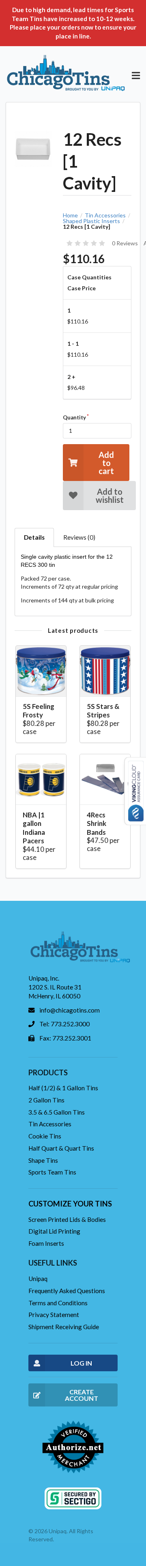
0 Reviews (125, 243)
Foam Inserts (46, 1243)
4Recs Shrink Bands (96, 823)
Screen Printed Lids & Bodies (67, 1219)
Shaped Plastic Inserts (91, 221)
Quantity (74, 417)
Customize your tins (70, 1203)
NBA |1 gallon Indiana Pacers (34, 828)
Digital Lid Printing (54, 1231)
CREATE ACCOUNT (81, 1395)
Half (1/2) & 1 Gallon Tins (63, 1088)
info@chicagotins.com (69, 1010)
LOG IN (81, 1363)
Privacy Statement (53, 1314)
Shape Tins (43, 1160)
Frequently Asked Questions (66, 1290)
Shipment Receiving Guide (63, 1326)
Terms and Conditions (58, 1302)
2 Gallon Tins (46, 1100)
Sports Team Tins (52, 1172)
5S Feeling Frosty (38, 710)
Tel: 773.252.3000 (64, 1024)
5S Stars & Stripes (103, 710)
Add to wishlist (110, 495)
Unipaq (37, 1278)
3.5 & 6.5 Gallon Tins (56, 1112)
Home (70, 215)
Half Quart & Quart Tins (61, 1148)
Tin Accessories (105, 215)
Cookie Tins (44, 1136)
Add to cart (106, 463)
